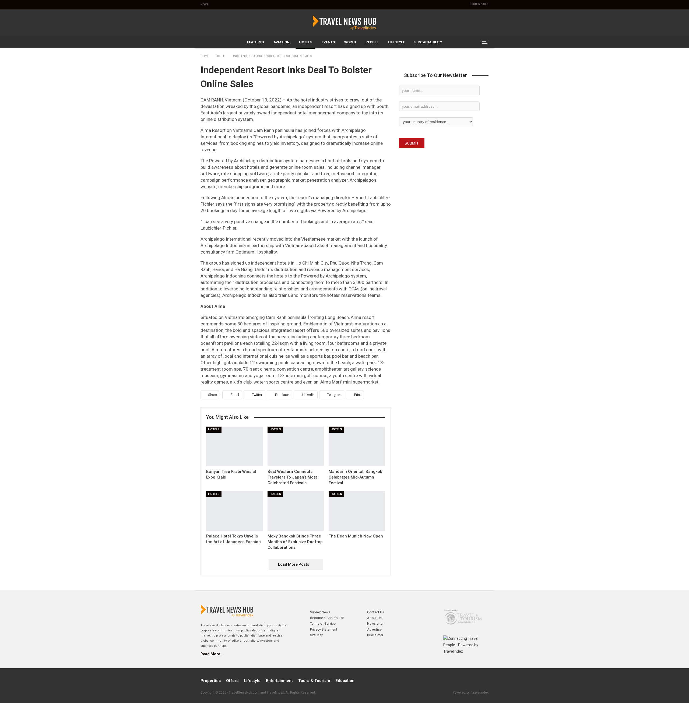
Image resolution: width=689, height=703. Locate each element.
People (371, 42)
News (204, 4)
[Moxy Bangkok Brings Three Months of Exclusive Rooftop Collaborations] (296, 511)
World (350, 42)
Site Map (316, 635)
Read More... (212, 654)
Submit (412, 143)
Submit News (320, 612)
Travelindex (479, 692)
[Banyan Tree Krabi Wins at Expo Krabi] (234, 446)
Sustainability (428, 42)
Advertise (374, 629)
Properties (211, 680)
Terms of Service (323, 623)
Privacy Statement (323, 629)
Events (328, 42)
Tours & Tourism (314, 680)
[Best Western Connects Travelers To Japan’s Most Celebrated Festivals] (296, 446)
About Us (374, 618)
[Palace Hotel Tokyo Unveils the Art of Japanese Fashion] (234, 511)
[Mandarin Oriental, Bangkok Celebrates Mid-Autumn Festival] (357, 446)
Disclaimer (375, 635)
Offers (232, 680)
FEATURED (255, 42)
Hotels (305, 42)
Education (344, 680)
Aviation (281, 42)
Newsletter (375, 623)
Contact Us (375, 612)
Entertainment (279, 680)
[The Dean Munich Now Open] (357, 511)
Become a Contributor (327, 618)
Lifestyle (396, 42)
